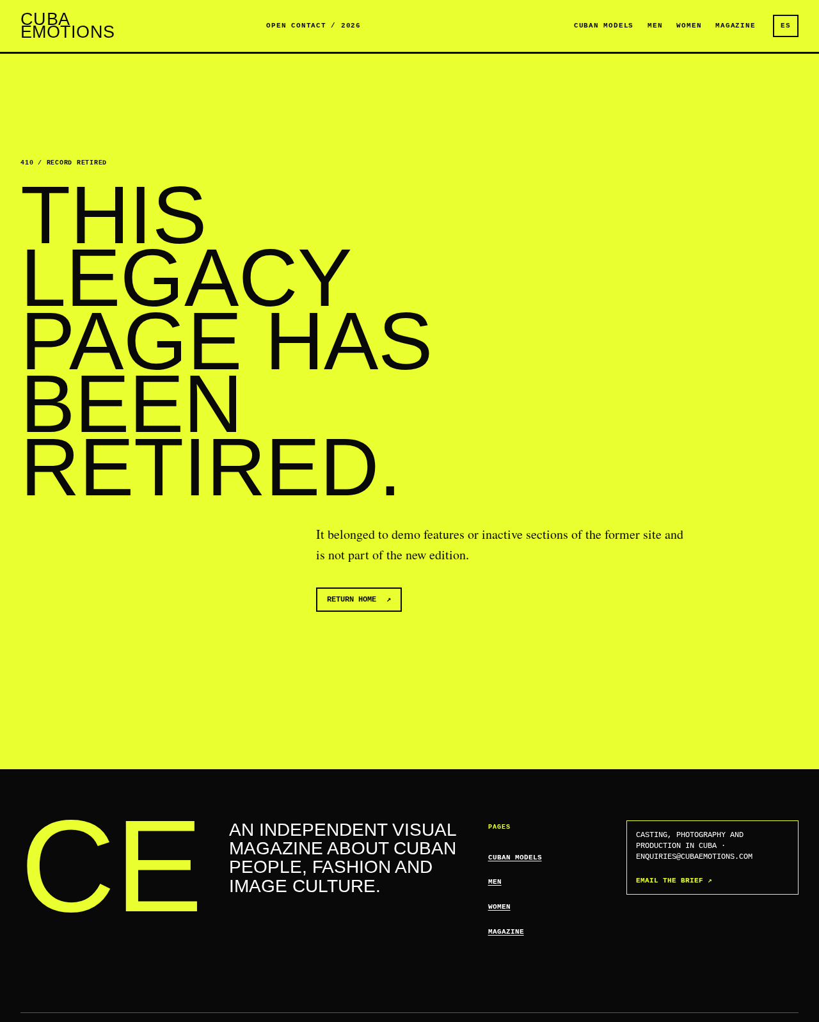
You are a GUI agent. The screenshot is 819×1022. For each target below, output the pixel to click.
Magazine (735, 25)
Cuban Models (603, 25)
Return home (359, 599)
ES (786, 25)
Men (655, 25)
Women (688, 25)
